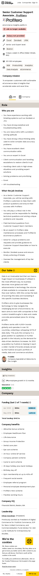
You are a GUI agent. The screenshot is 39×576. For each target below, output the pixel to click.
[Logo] (7, 2)
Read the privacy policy (9, 566)
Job (14, 97)
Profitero (21, 15)
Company (26, 97)
